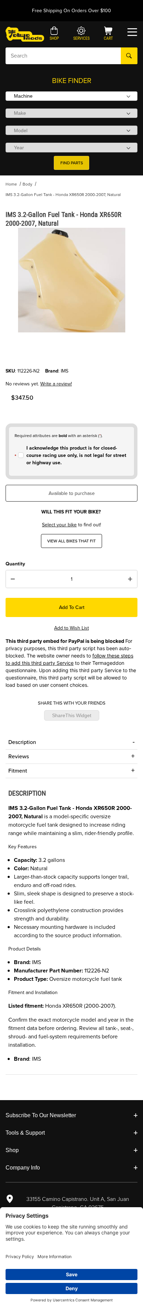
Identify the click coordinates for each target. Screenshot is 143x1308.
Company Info (23, 1168)
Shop (12, 1150)
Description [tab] (22, 742)
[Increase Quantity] (130, 579)
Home (11, 184)
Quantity (15, 563)
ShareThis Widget (71, 715)
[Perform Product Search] (129, 55)
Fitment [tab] (17, 771)
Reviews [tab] (18, 756)
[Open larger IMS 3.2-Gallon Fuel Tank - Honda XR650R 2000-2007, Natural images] (71, 280)
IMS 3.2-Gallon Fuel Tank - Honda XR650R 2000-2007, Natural (63, 194)
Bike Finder (71, 80)
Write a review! (56, 384)
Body (27, 184)
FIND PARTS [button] (71, 163)
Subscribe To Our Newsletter (41, 1115)
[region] (71, 350)
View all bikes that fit (71, 541)
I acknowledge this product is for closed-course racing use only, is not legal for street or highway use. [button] (76, 455)
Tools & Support (25, 1133)
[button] (54, 34)
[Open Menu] (132, 32)
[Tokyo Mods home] (25, 34)
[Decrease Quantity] (13, 579)
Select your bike (59, 524)
